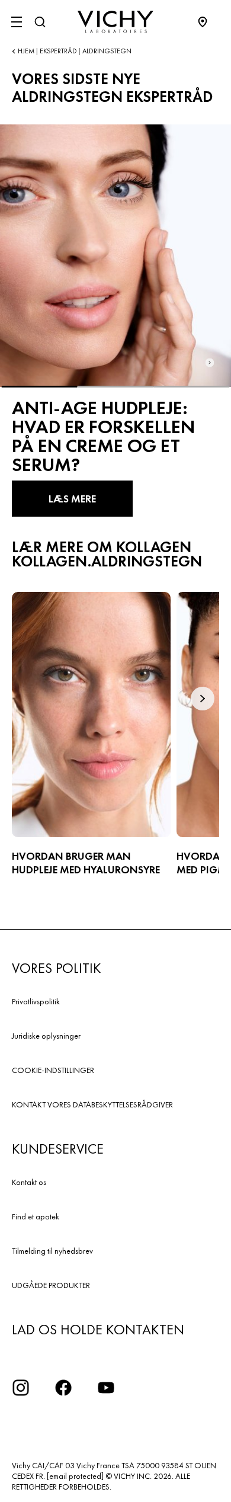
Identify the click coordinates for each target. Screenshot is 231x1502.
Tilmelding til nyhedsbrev (52, 1250)
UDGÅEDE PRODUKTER (51, 1285)
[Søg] (40, 22)
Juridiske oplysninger (46, 1035)
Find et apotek (35, 1216)
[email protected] (75, 1476)
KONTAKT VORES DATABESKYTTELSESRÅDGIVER (92, 1104)
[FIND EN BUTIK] (208, 22)
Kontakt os (29, 1182)
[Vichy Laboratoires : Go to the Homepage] (115, 22)
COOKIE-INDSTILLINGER (53, 1070)
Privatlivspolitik (36, 1001)
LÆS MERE (72, 498)
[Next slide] (210, 362)
